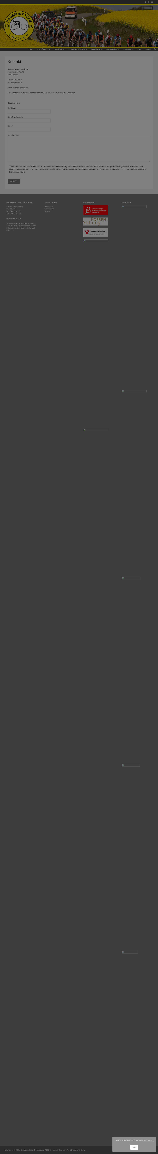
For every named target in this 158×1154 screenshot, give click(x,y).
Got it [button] (134, 1147)
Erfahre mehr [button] (148, 1140)
